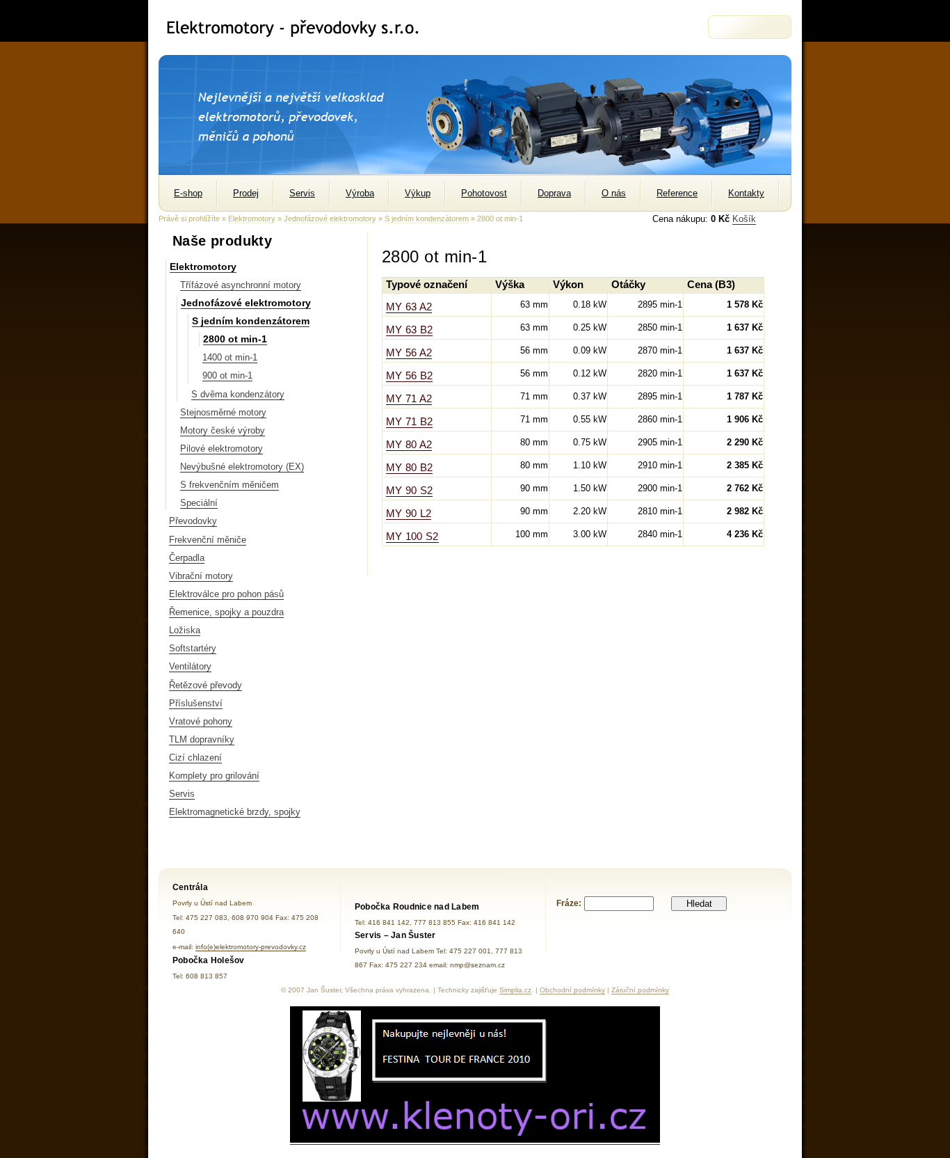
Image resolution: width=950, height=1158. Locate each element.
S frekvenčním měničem (229, 484)
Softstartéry (192, 648)
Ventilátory (190, 666)
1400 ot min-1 (229, 357)
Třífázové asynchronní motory (240, 285)
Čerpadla (186, 558)
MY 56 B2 (409, 375)
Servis (182, 793)
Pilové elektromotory (221, 448)
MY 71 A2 (409, 398)
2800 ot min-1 (235, 338)
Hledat (699, 903)
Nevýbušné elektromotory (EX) (242, 466)
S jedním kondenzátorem (427, 218)
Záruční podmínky (640, 990)
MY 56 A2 (409, 352)
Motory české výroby (222, 430)
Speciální (199, 503)
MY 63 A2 (409, 306)
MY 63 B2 (409, 329)
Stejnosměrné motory (223, 412)
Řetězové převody (205, 685)
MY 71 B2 (409, 421)
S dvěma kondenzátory (237, 394)
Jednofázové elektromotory (330, 218)
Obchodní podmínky (572, 990)
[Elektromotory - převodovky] (299, 27)
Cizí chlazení (195, 757)
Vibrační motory (201, 576)
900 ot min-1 (227, 375)
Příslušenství (196, 703)
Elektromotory (251, 218)
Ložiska (184, 630)
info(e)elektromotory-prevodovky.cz (250, 947)
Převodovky (193, 521)
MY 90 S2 (409, 490)
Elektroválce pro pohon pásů (226, 594)
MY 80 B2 (409, 467)
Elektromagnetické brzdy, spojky (234, 812)
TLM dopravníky (201, 739)
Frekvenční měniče (207, 539)
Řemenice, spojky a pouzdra (226, 612)
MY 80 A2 (409, 444)
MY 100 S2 (412, 536)
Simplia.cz (515, 990)
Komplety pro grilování (214, 775)
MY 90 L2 (408, 513)
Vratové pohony (200, 721)
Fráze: (568, 903)
